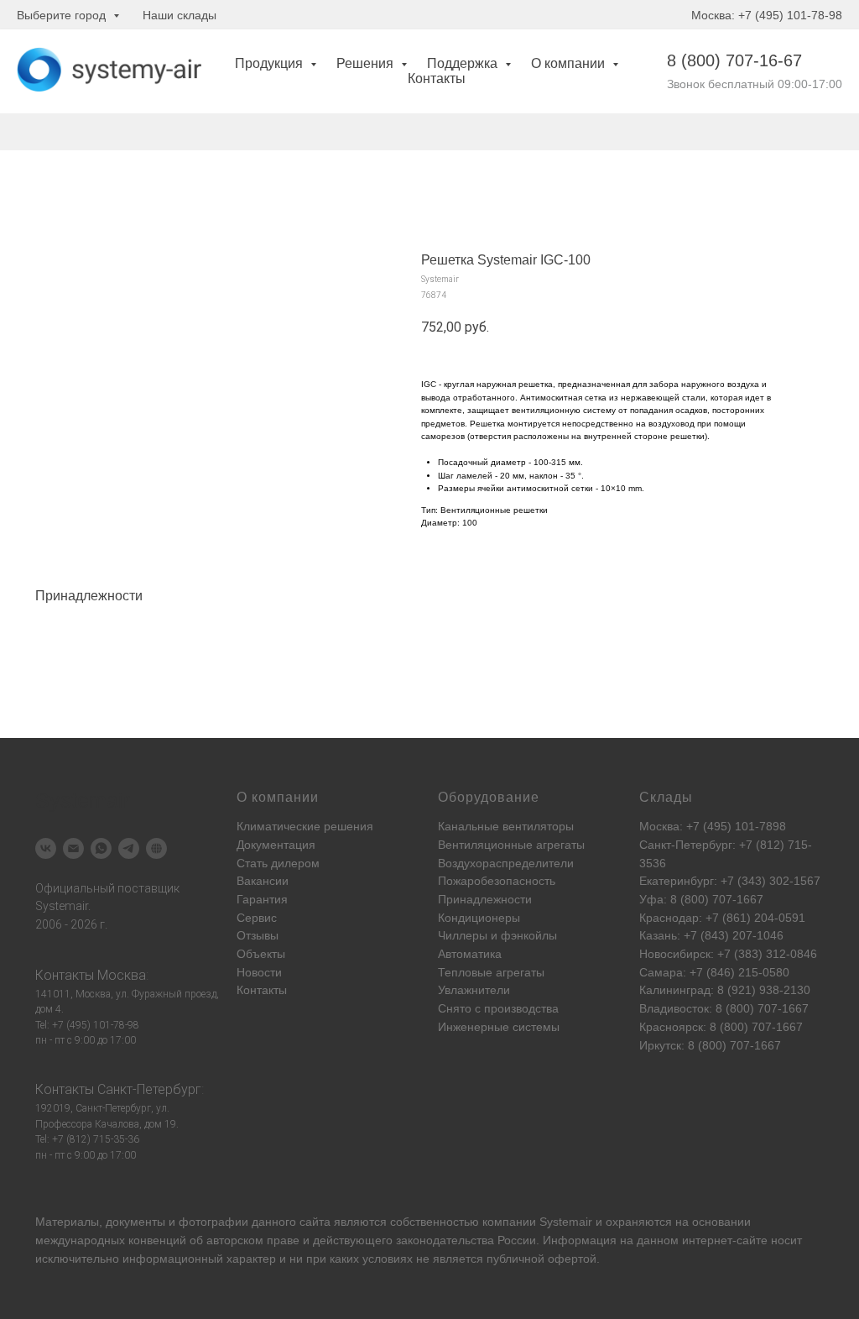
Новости (259, 972)
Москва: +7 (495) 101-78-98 (766, 15)
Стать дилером (278, 863)
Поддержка (464, 63)
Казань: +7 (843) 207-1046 (711, 935)
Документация (276, 844)
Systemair (565, 1221)
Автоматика (470, 953)
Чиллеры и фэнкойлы (497, 935)
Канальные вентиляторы (506, 826)
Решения (366, 63)
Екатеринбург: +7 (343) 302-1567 (729, 880)
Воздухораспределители (506, 863)
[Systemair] (45, 848)
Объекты (261, 953)
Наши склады (179, 15)
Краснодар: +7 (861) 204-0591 (722, 917)
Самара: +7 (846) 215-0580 (714, 972)
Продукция (270, 63)
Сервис (257, 917)
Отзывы (258, 935)
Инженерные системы (499, 1027)
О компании (569, 63)
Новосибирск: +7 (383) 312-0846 (728, 953)
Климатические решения (305, 826)
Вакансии (263, 880)
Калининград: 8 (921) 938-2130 (724, 990)
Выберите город (63, 15)
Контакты (437, 78)
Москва (121, 975)
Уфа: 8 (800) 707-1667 (701, 899)
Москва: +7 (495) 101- (699, 826)
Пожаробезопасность (496, 880)
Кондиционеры (479, 917)
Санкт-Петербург (149, 1089)
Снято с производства (498, 1008)
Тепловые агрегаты (491, 972)
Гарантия (262, 899)
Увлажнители (474, 990)
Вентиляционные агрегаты (511, 844)
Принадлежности (485, 899)
